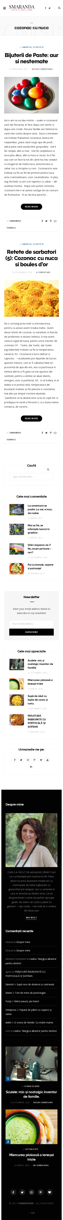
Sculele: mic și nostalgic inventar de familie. (40, 664)
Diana (9, 992)
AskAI (8, 1022)
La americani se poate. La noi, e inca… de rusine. (40, 509)
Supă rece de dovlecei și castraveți (35, 984)
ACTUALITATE (32, 1149)
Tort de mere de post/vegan (30, 992)
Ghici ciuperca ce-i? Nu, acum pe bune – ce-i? (39, 548)
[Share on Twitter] (46, 221)
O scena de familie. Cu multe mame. (34, 1022)
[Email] (55, 221)
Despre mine (23, 942)
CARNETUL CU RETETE (33, 47)
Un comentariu (41, 1165)
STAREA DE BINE (31, 1086)
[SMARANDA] (21, 8)
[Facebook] (13, 1192)
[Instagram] (32, 1192)
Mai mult (31, 917)
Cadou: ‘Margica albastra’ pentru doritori (35, 1030)
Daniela (10, 984)
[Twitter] (22, 1192)
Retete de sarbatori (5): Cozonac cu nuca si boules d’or (31, 258)
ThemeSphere (26, 1203)
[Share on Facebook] (42, 221)
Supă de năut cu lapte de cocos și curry (38, 700)
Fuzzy (8, 1001)
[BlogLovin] (50, 1192)
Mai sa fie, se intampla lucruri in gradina (39, 529)
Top (32, 1213)
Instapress (11, 1009)
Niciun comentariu (42, 69)
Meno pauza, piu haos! (26, 1001)
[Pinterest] (51, 221)
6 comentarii (43, 272)
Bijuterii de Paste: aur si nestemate (31, 58)
